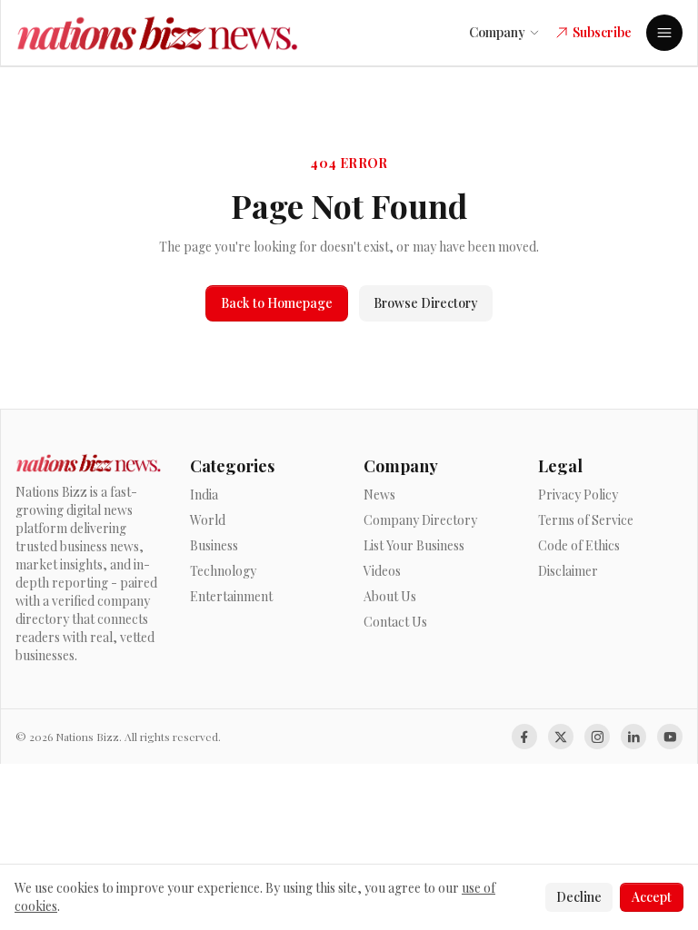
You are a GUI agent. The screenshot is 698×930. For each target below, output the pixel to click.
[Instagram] (597, 736)
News (379, 494)
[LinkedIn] (633, 736)
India (204, 494)
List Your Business (414, 545)
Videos (382, 570)
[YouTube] (670, 736)
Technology (223, 570)
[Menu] (664, 33)
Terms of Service (585, 520)
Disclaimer (568, 570)
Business (214, 545)
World (207, 520)
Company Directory (420, 520)
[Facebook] (524, 736)
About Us (390, 596)
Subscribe (602, 32)
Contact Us (395, 621)
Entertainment (231, 596)
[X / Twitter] (560, 736)
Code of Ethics (579, 545)
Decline (579, 896)
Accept (652, 896)
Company (497, 32)
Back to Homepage (277, 303)
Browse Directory (426, 303)
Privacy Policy (578, 494)
